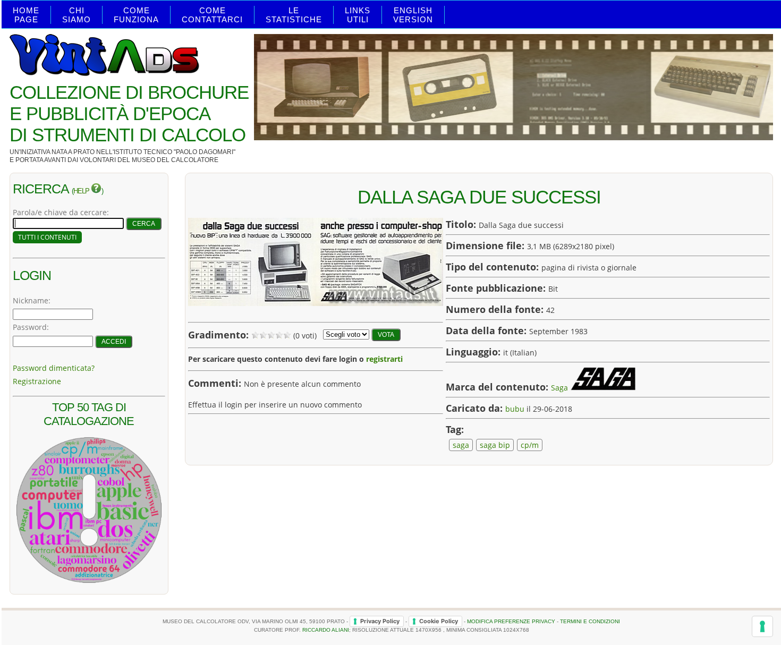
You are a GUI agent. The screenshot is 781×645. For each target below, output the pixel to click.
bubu (514, 409)
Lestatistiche (294, 15)
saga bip (495, 445)
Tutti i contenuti (47, 237)
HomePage (26, 15)
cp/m (530, 445)
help (82, 191)
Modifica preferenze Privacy (511, 621)
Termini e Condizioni (590, 621)
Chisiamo (76, 15)
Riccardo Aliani (325, 630)
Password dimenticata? (54, 368)
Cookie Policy (438, 621)
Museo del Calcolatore (175, 160)
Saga (559, 388)
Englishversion (413, 15)
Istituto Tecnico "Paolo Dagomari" (174, 152)
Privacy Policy (380, 621)
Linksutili (357, 15)
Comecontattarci (212, 15)
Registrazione (37, 381)
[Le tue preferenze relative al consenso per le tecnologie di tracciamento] (762, 626)
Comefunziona (136, 15)
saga (461, 445)
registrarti (384, 359)
